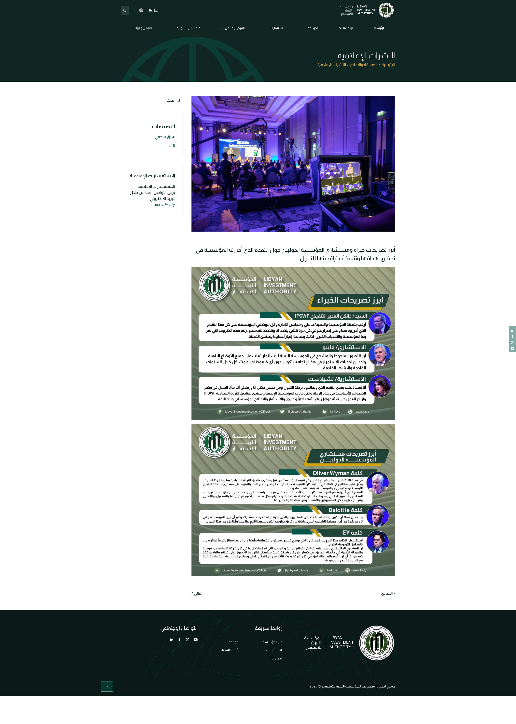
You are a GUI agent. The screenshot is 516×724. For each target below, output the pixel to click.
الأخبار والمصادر (229, 650)
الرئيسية (379, 28)
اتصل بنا (154, 10)
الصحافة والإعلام (364, 64)
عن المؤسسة (273, 642)
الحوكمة (234, 642)
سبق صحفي (165, 136)
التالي (198, 593)
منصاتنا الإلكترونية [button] (188, 28)
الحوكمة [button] (313, 28)
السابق (387, 593)
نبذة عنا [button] (348, 28)
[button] (107, 686)
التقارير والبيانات (141, 28)
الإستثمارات (274, 650)
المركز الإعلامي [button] (235, 28)
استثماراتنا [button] (276, 28)
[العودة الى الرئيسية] (367, 10)
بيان (172, 144)
